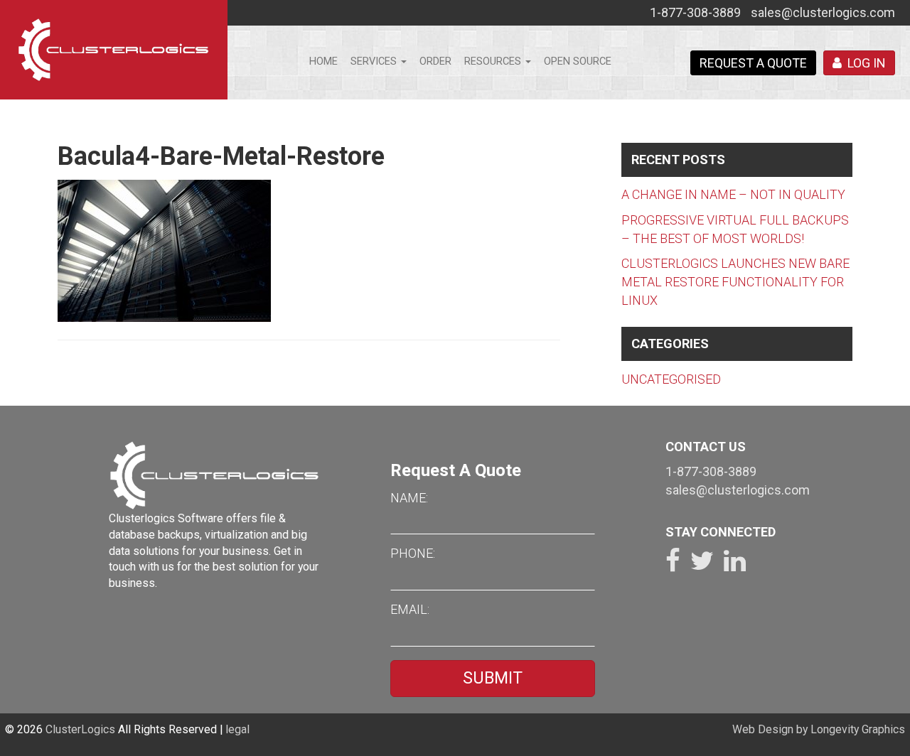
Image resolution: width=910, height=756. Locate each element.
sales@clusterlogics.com (823, 12)
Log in (864, 62)
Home (323, 61)
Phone (411, 553)
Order (435, 61)
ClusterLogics (80, 729)
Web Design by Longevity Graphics (818, 729)
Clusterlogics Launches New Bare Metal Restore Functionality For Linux (735, 281)
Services (375, 61)
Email (408, 609)
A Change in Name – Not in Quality (733, 194)
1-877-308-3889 (695, 12)
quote (753, 62)
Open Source (577, 61)
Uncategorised (671, 379)
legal (237, 729)
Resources (494, 61)
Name (408, 497)
